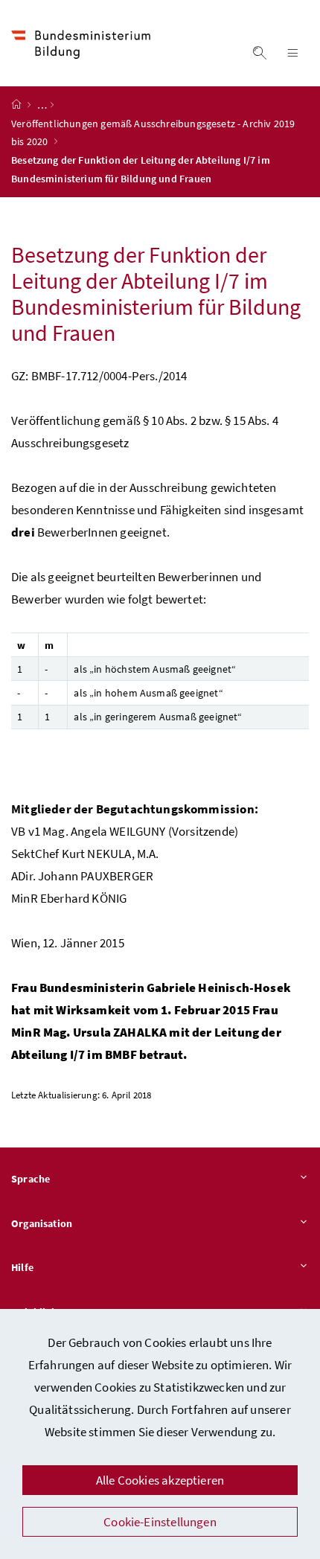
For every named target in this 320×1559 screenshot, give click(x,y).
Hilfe (22, 1267)
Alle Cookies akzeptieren (160, 1480)
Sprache (30, 1178)
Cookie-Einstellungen (160, 1522)
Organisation (41, 1223)
